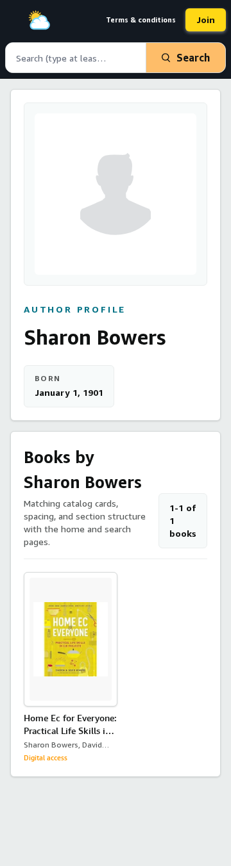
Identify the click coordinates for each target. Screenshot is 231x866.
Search (193, 57)
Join (205, 19)
